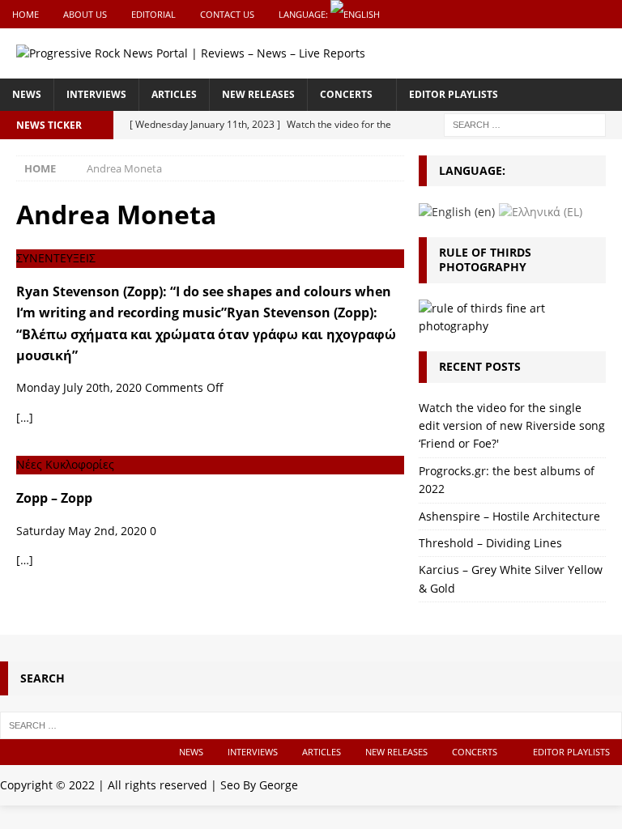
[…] (24, 417)
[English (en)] (457, 211)
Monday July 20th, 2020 (79, 387)
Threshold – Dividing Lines (490, 543)
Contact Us (227, 14)
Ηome (25, 14)
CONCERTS (346, 94)
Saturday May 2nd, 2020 (81, 530)
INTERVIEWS (96, 94)
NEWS (26, 94)
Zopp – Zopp (54, 498)
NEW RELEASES (258, 94)
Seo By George (259, 785)
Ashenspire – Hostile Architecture (509, 516)
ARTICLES (174, 94)
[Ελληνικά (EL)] (540, 211)
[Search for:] (525, 123)
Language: (304, 14)
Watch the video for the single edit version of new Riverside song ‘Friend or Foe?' (512, 426)
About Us (85, 14)
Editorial (153, 14)
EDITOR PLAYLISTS (453, 94)
